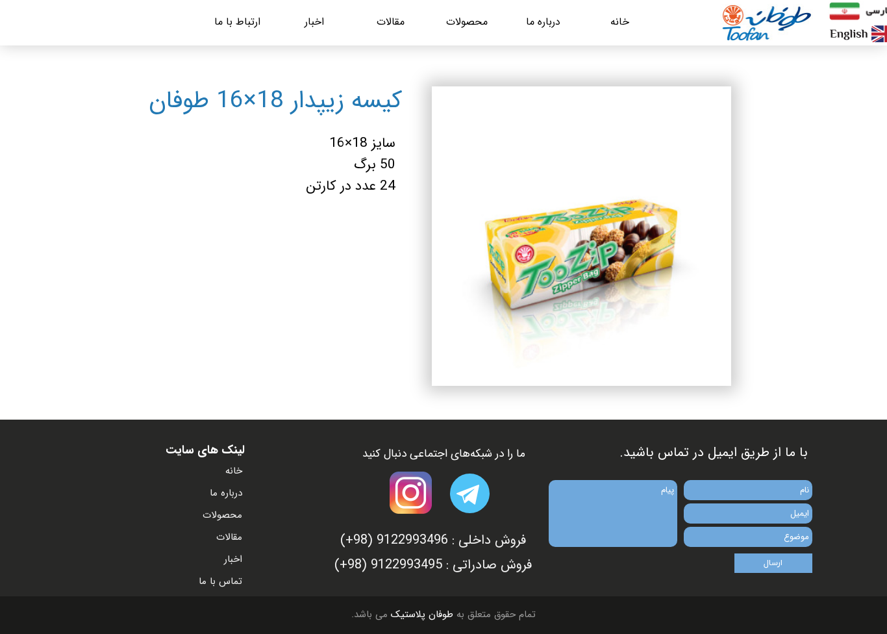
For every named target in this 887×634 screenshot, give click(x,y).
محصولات (467, 22)
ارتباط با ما (237, 22)
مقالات (391, 22)
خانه (619, 22)
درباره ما (543, 22)
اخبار (314, 22)
